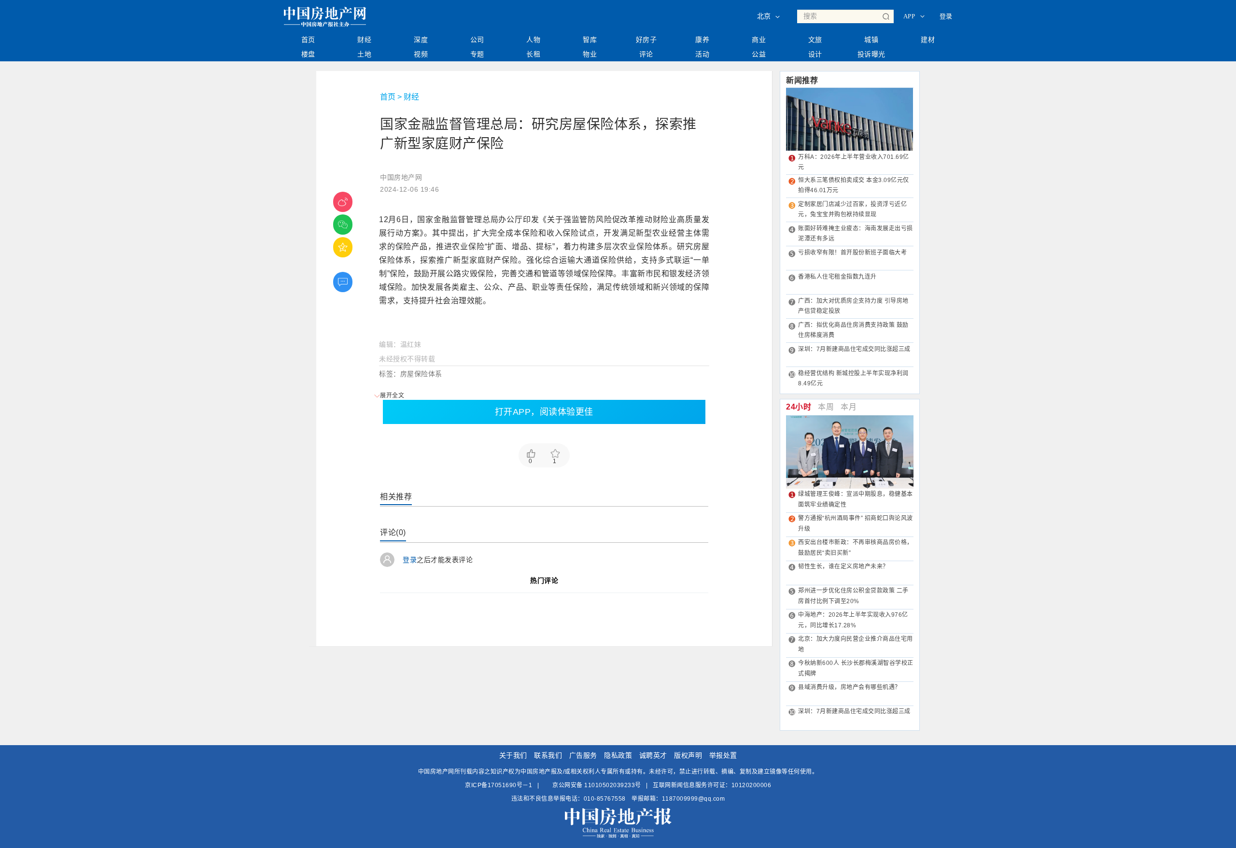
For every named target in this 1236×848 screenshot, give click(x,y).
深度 (421, 39)
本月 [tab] (849, 407)
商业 (759, 39)
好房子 (646, 39)
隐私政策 (618, 755)
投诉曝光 (871, 54)
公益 (759, 54)
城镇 (871, 39)
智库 (590, 39)
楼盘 (308, 54)
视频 (421, 54)
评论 (646, 54)
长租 (533, 54)
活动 (702, 54)
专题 (477, 54)
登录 (946, 16)
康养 (702, 39)
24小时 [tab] (798, 407)
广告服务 (583, 755)
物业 (590, 54)
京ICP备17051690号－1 (498, 785)
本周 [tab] (826, 407)
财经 (364, 39)
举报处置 (723, 755)
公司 (477, 39)
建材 (928, 39)
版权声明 (688, 755)
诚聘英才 (653, 755)
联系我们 (548, 755)
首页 (308, 39)
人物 (533, 39)
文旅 (815, 39)
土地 (364, 54)
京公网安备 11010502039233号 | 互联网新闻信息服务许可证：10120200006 (661, 785)
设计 (815, 54)
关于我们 (513, 755)
